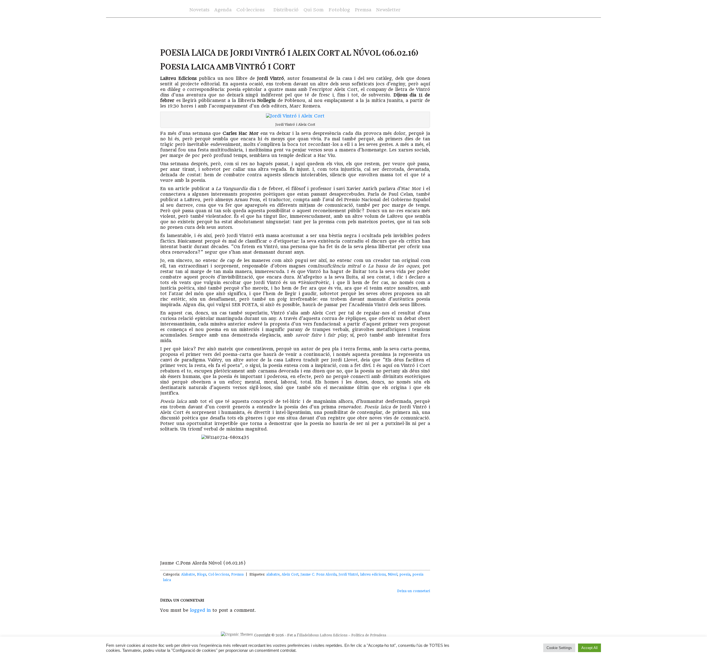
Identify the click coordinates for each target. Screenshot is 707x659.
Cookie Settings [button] (559, 648)
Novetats (199, 9)
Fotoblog (339, 9)
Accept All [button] (589, 648)
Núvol (392, 574)
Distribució (286, 9)
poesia (404, 574)
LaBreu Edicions (333, 635)
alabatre (273, 574)
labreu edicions (373, 574)
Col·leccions (250, 10)
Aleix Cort (290, 574)
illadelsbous (309, 635)
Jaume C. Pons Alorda (318, 574)
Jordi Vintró (348, 574)
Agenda (222, 9)
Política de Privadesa (368, 635)
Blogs (201, 574)
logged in (200, 610)
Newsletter (388, 9)
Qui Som (314, 9)
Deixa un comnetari (413, 591)
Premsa (363, 9)
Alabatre (188, 574)
